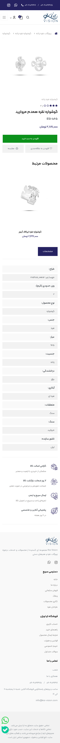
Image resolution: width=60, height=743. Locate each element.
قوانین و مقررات (51, 640)
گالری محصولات (50, 601)
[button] (27, 17)
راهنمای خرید (52, 629)
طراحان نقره (52, 607)
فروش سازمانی (51, 590)
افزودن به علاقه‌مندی (40, 148)
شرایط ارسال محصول (48, 635)
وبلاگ (55, 596)
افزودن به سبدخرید (30, 138)
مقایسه (11, 148)
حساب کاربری (52, 624)
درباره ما (54, 585)
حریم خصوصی (51, 646)
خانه (56, 579)
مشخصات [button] (48, 251)
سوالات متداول (51, 651)
